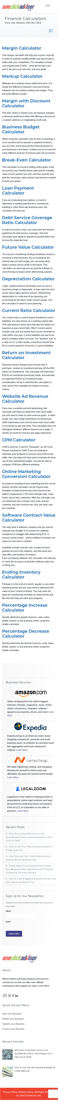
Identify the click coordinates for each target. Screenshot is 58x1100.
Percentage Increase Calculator (24, 608)
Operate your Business (13, 1024)
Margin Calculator (21, 48)
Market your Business (13, 1019)
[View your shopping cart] (51, 30)
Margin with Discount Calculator (26, 103)
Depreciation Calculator (28, 278)
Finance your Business (13, 1029)
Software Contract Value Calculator (28, 518)
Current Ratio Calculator (28, 310)
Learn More (22, 750)
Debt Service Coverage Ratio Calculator (27, 220)
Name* (8, 911)
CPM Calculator (18, 440)
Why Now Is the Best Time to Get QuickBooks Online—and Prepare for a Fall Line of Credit (29, 837)
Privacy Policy (10, 1092)
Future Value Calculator (28, 247)
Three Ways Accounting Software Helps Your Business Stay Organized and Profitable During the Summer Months (29, 869)
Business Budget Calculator (21, 129)
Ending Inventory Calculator (21, 575)
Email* (8, 922)
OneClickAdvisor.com (30, 1095)
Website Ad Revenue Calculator (25, 399)
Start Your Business (11, 1014)
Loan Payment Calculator (18, 191)
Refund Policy (26, 1092)
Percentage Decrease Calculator (25, 634)
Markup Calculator (22, 76)
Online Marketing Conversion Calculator (26, 474)
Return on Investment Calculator (26, 355)
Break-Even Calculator (26, 160)
